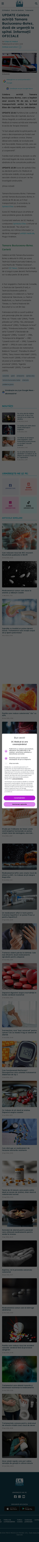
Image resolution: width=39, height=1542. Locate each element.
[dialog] (19, 771)
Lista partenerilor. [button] (17, 778)
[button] (20, 763)
